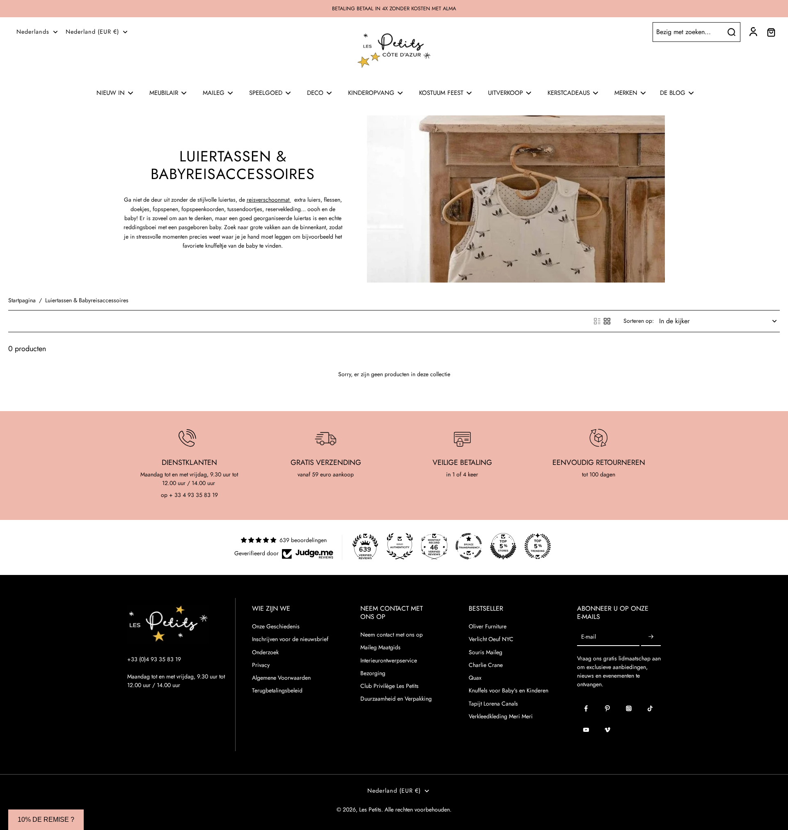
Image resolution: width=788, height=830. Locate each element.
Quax (475, 678)
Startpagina (22, 300)
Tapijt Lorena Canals (493, 704)
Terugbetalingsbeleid (277, 690)
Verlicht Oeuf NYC (491, 639)
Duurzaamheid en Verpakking (396, 699)
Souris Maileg (485, 652)
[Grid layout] (607, 321)
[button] (46, 819)
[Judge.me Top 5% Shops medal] (503, 546)
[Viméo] (607, 730)
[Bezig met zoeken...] (731, 32)
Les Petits (370, 809)
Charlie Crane (486, 665)
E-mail (588, 637)
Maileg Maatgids (380, 647)
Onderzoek (265, 652)
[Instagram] (629, 708)
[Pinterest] (607, 708)
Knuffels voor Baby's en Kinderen (508, 690)
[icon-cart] (771, 32)
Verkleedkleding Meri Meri (501, 716)
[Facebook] (586, 708)
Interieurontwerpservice (388, 660)
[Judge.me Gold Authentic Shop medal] (400, 546)
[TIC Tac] (650, 708)
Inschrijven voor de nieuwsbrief (290, 639)
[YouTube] (586, 730)
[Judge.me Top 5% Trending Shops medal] (538, 546)
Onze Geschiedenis (276, 626)
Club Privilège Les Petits (389, 686)
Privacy (261, 665)
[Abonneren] (651, 637)
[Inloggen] (753, 32)
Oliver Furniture (487, 626)
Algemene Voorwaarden (281, 678)
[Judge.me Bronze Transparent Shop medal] (469, 546)
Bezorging (372, 673)
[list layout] (597, 321)
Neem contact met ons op (391, 635)
